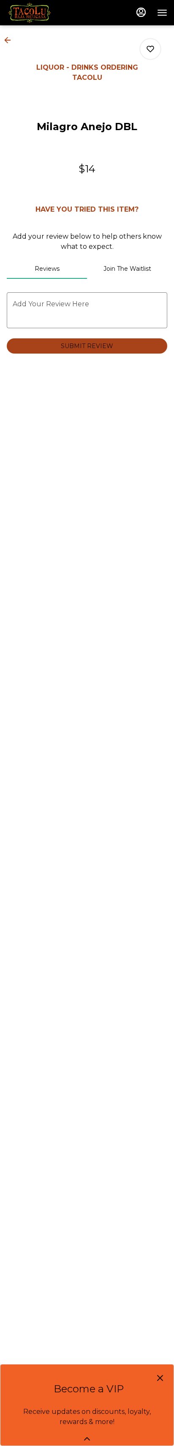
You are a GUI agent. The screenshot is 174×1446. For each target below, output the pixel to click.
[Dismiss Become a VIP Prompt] (160, 1378)
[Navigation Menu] (162, 12)
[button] (10, 40)
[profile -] (141, 12)
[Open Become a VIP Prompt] (87, 1439)
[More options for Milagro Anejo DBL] (150, 49)
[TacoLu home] (45, 12)
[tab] (47, 269)
